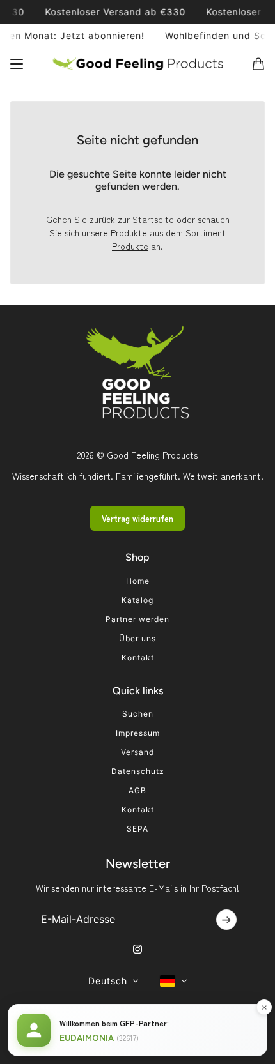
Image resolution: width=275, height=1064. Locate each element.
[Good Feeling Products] (137, 63)
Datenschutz (137, 771)
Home (138, 581)
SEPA (137, 828)
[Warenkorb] (258, 63)
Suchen (137, 713)
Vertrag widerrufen (137, 518)
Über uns (137, 638)
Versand (137, 752)
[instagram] (137, 949)
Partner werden (137, 619)
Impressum (138, 733)
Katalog (137, 600)
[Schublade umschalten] (16, 64)
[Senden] (226, 919)
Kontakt (138, 657)
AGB (137, 790)
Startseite (153, 219)
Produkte (130, 245)
